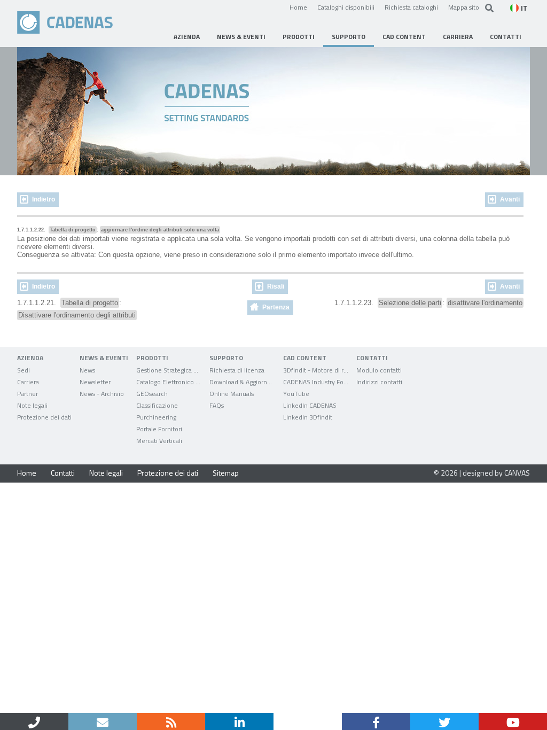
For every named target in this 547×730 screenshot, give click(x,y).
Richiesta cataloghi (411, 7)
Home (298, 7)
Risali (275, 286)
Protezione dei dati (167, 473)
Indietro (43, 199)
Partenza (276, 307)
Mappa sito (463, 7)
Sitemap (226, 473)
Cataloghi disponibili (345, 7)
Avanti (510, 199)
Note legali (106, 473)
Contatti (63, 473)
